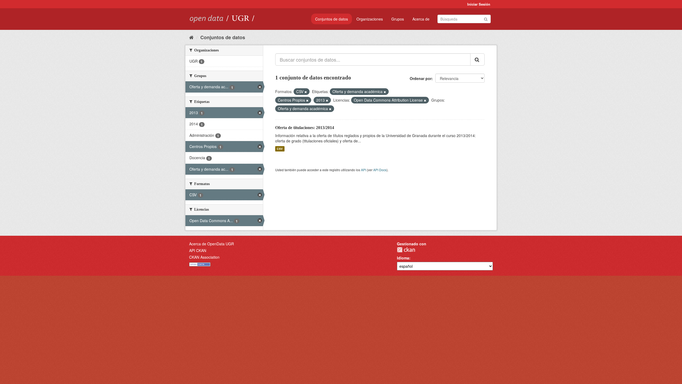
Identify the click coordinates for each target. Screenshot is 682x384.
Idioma (403, 258)
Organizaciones (369, 19)
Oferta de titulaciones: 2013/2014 (304, 127)
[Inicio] (191, 37)
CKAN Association (204, 257)
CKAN (406, 250)
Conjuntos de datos (331, 19)
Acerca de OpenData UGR (211, 243)
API (363, 169)
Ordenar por (421, 78)
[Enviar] (486, 18)
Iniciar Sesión (478, 4)
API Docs (380, 169)
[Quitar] (306, 92)
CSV (280, 149)
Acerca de (420, 19)
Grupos (397, 19)
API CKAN (197, 250)
